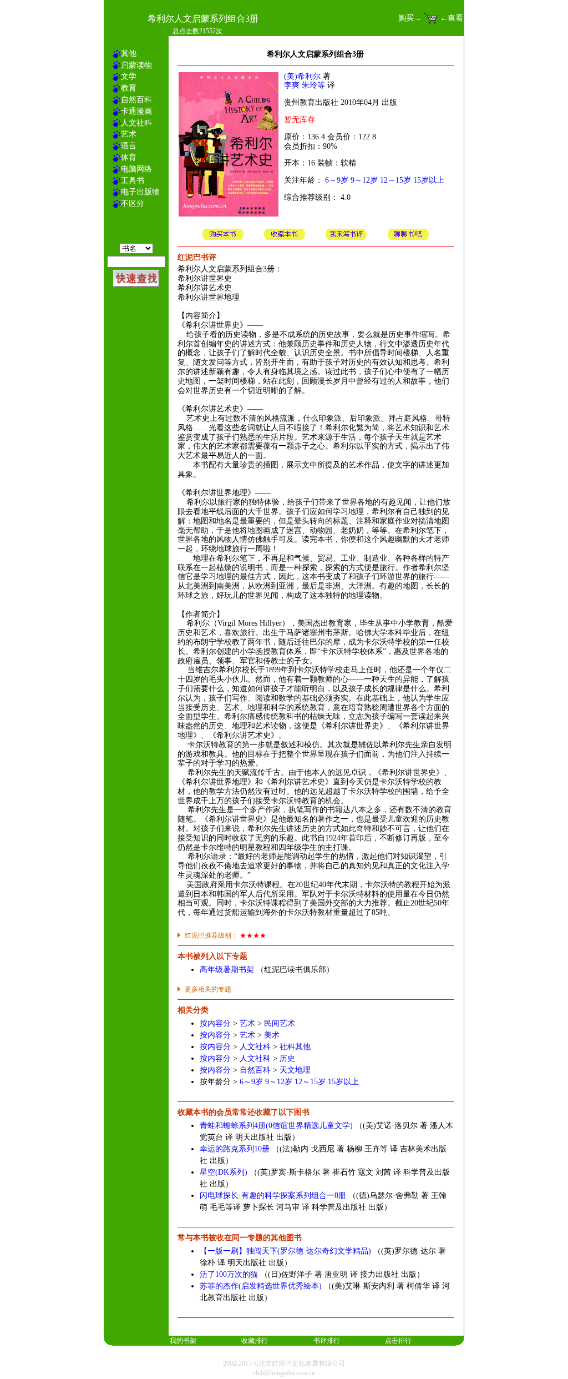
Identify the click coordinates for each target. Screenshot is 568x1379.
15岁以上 (428, 180)
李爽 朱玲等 (304, 85)
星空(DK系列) (223, 1172)
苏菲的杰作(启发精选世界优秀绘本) (261, 1286)
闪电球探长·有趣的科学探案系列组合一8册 (273, 1195)
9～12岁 (364, 180)
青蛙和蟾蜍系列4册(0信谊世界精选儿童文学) (276, 1125)
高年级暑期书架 (227, 969)
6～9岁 (336, 180)
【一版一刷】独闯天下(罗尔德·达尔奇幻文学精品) (285, 1251)
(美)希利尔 (302, 76)
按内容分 (215, 1023)
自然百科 (255, 1070)
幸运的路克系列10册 (235, 1149)
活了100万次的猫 (229, 1274)
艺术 (247, 1023)
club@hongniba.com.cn (284, 1373)
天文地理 (295, 1070)
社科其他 (295, 1047)
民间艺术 (279, 1023)
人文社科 (255, 1047)
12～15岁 (395, 180)
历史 (287, 1058)
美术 (272, 1035)
